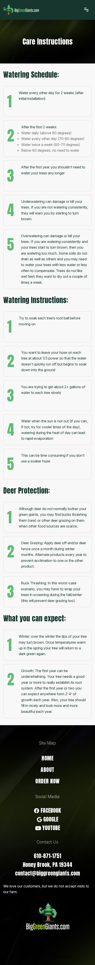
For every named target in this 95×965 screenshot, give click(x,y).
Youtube (50, 828)
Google (50, 819)
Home (47, 758)
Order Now (47, 781)
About (47, 770)
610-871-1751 (47, 856)
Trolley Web (64, 956)
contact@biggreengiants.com (47, 873)
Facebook (50, 810)
